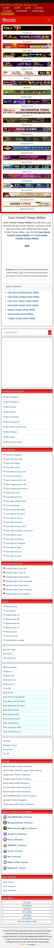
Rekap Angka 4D (12, 623)
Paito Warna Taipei (13, 547)
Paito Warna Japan (13, 556)
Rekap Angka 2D (12, 615)
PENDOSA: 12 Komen (17, 845)
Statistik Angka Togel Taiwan (17, 585)
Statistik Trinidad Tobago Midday (21, 309)
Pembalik (7, 741)
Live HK (27, 8)
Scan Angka (7, 14)
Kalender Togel (9, 649)
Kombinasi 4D (9, 676)
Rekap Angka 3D (12, 619)
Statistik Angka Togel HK (15, 573)
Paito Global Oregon (11, 719)
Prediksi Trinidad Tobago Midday (21, 318)
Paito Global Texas (11, 723)
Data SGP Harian (12, 463)
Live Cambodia (21, 11)
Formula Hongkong (13, 476)
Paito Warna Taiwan (13, 535)
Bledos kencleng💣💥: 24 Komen (22, 828)
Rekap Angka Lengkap (14, 640)
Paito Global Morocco (12, 732)
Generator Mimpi (38, 11)
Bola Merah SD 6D (11, 710)
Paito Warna (10, 611)
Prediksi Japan (9, 437)
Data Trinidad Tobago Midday (27, 217)
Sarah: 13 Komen (15, 840)
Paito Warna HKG (12, 493)
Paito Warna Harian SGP (15, 472)
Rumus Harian (11, 606)
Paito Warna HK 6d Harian (14, 706)
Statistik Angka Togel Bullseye (17, 594)
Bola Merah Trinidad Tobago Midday (23, 305)
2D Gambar (27, 905)
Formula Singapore (13, 455)
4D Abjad (27, 915)
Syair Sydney (8, 882)
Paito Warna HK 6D (13, 497)
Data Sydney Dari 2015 (15, 514)
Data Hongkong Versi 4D (15, 480)
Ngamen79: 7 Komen (17, 868)
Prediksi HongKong (11, 402)
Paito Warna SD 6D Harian (14, 701)
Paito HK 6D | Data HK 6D (14, 697)
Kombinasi (7, 671)
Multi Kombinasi (9, 680)
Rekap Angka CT (12, 627)
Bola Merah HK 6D (11, 714)
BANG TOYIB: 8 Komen (18, 862)
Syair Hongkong (9, 890)
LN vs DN (7, 688)
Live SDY (6, 8)
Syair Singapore (9, 886)
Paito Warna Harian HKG (15, 501)
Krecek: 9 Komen (15, 851)
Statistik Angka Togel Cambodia (18, 589)
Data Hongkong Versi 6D (15, 484)
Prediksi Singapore (11, 397)
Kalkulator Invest (10, 745)
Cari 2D (6, 754)
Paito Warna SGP (12, 467)
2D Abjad (27, 902)
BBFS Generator (10, 667)
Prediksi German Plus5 (12, 442)
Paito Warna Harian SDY (15, 526)
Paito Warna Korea (13, 552)
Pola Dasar (7, 654)
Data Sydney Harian (13, 518)
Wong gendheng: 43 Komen (20, 823)
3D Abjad (27, 909)
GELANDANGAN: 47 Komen (20, 817)
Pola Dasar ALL (9, 658)
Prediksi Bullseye (10, 432)
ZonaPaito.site (23, 944)
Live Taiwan (7, 11)
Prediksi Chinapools (11, 422)
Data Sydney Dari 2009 (15, 510)
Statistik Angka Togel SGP (16, 568)
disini (21, 273)
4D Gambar (27, 918)
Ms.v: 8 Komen (14, 857)
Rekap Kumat (11, 632)
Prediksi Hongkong (24, 766)
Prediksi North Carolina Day (14, 427)
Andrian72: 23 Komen (17, 834)
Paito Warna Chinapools (15, 543)
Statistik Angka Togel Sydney (17, 577)
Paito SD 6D (8, 693)
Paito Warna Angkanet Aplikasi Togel (19, 5)
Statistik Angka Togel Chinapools (19, 581)
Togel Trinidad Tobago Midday (20, 314)
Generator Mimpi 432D (27, 921)
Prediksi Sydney (9, 407)
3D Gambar (27, 912)
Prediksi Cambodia (11, 417)
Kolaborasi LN (9, 684)
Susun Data (8, 749)
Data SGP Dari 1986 (14, 459)
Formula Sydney (12, 505)
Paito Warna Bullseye (14, 539)
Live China (38, 8)
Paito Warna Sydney (13, 522)
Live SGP (17, 8)
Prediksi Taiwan (9, 412)
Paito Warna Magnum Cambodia (19, 531)
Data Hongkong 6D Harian (16, 488)
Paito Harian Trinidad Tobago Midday (23, 296)
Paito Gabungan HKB (12, 727)
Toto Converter (11, 636)
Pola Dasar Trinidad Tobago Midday (23, 301)
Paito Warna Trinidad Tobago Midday (23, 292)
